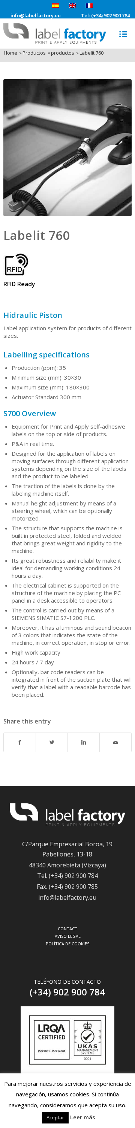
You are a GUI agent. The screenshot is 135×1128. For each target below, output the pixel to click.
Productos (34, 53)
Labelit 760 (36, 235)
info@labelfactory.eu (35, 15)
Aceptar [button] (55, 1117)
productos (62, 53)
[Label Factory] (67, 824)
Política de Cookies (67, 943)
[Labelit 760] (67, 147)
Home (10, 53)
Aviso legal (68, 936)
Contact (67, 928)
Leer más (82, 1117)
